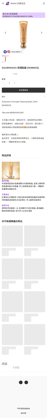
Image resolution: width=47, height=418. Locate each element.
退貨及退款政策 (25, 408)
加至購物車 (23, 90)
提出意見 (23, 413)
